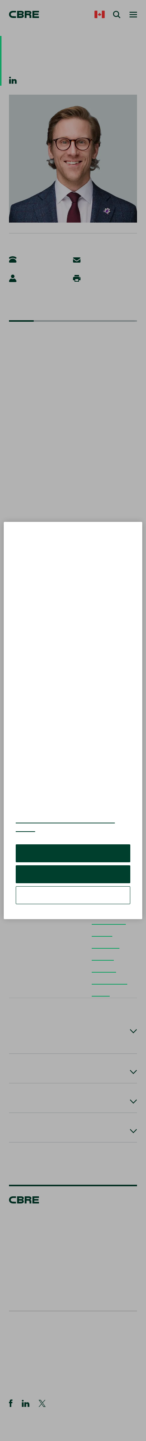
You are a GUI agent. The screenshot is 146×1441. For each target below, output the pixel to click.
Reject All (73, 879)
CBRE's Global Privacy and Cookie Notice (65, 829)
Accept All (73, 858)
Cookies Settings (73, 900)
